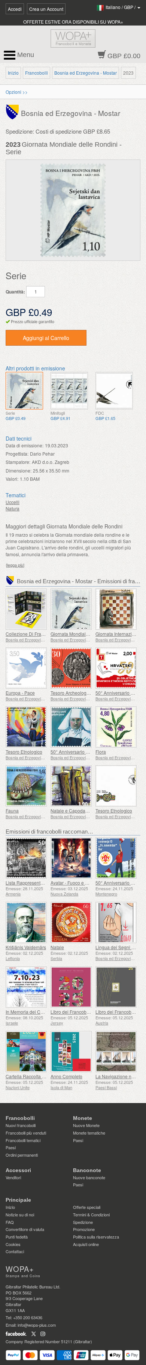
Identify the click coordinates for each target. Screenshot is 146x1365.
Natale (57, 947)
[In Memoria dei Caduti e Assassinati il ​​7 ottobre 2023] (26, 987)
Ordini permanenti (22, 1155)
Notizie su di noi (20, 1214)
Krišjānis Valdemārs (26, 947)
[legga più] (15, 565)
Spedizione (83, 1222)
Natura (12, 508)
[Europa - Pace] (26, 668)
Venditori (13, 1177)
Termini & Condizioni (91, 1214)
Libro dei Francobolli (71, 1011)
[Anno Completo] (71, 1051)
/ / (121, 7)
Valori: (12, 479)
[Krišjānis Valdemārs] (26, 922)
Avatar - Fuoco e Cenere (75, 882)
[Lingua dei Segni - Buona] (116, 922)
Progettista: (17, 453)
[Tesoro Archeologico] (71, 668)
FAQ (10, 1222)
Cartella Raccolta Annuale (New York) (44, 1076)
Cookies (13, 1244)
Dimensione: (18, 470)
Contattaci (15, 1251)
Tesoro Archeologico (71, 692)
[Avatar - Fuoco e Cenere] (71, 858)
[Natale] (71, 922)
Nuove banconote (89, 1177)
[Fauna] (26, 786)
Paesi (11, 1147)
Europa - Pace (20, 692)
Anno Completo (66, 1076)
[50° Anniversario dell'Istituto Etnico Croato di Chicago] (116, 668)
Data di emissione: (24, 445)
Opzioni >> (17, 92)
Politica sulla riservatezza (96, 1237)
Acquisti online (86, 1244)
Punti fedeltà (17, 1237)
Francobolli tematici (23, 1140)
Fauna (12, 810)
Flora (100, 751)
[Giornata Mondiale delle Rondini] (24, 390)
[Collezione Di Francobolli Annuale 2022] (26, 609)
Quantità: (15, 292)
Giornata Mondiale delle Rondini (84, 634)
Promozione (84, 1229)
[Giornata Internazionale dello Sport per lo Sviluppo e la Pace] (116, 609)
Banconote (87, 1170)
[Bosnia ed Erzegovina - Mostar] (13, 111)
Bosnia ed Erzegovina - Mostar (85, 72)
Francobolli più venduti (26, 1133)
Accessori (18, 1170)
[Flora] (116, 727)
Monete (82, 1118)
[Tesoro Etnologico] (26, 727)
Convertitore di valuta (25, 1229)
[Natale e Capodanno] (71, 786)
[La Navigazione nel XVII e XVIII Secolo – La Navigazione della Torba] (116, 1051)
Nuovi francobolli (21, 1125)
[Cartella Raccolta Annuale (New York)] (26, 1051)
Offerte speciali (86, 1207)
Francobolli (36, 72)
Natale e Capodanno (72, 810)
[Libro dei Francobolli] (71, 987)
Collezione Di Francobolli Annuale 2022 (46, 634)
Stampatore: (18, 462)
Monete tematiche (89, 1133)
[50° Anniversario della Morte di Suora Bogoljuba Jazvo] (71, 727)
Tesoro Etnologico (24, 751)
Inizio (13, 72)
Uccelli (12, 502)
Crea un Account (46, 9)
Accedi (15, 9)
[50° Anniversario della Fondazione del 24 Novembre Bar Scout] (116, 858)
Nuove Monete (86, 1125)
